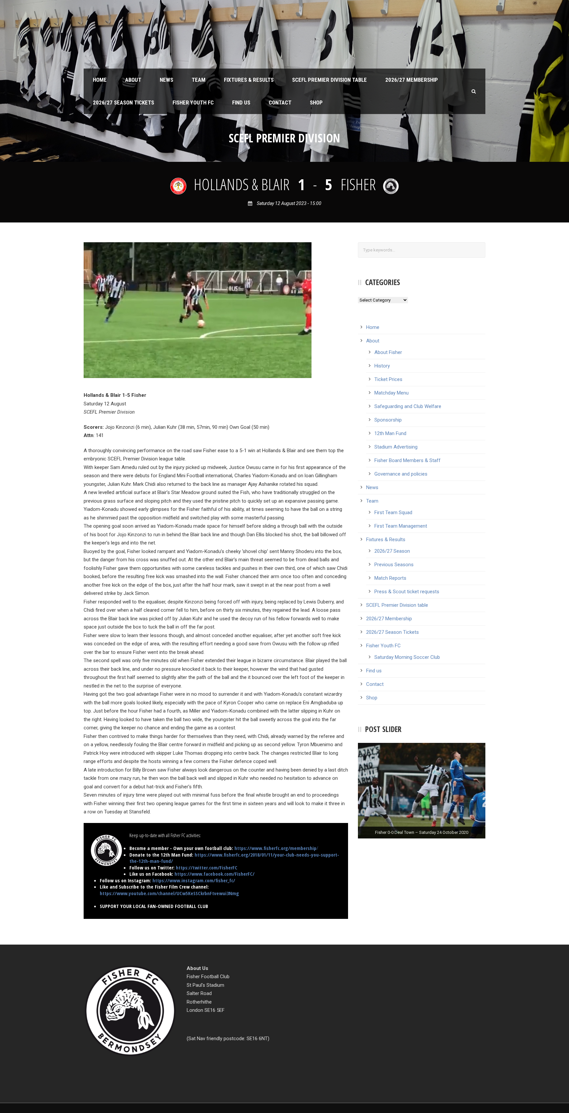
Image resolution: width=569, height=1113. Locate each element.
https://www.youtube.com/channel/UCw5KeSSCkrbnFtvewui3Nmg (169, 893)
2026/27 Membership (411, 79)
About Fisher (388, 352)
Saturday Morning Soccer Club (407, 657)
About (133, 79)
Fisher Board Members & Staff (407, 460)
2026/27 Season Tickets (123, 102)
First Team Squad (393, 512)
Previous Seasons (394, 565)
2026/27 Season (392, 551)
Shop (316, 102)
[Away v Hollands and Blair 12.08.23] (198, 310)
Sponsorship (388, 420)
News (166, 79)
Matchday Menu (391, 393)
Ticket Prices (388, 379)
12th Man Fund (390, 433)
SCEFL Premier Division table (329, 79)
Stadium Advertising (396, 447)
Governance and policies (400, 474)
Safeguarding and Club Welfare (407, 406)
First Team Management (400, 526)
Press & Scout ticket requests (406, 592)
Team (198, 79)
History (382, 366)
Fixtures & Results (249, 79)
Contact (280, 102)
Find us (241, 102)
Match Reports (390, 578)
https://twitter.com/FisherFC (206, 867)
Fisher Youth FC (193, 102)
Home (100, 79)
